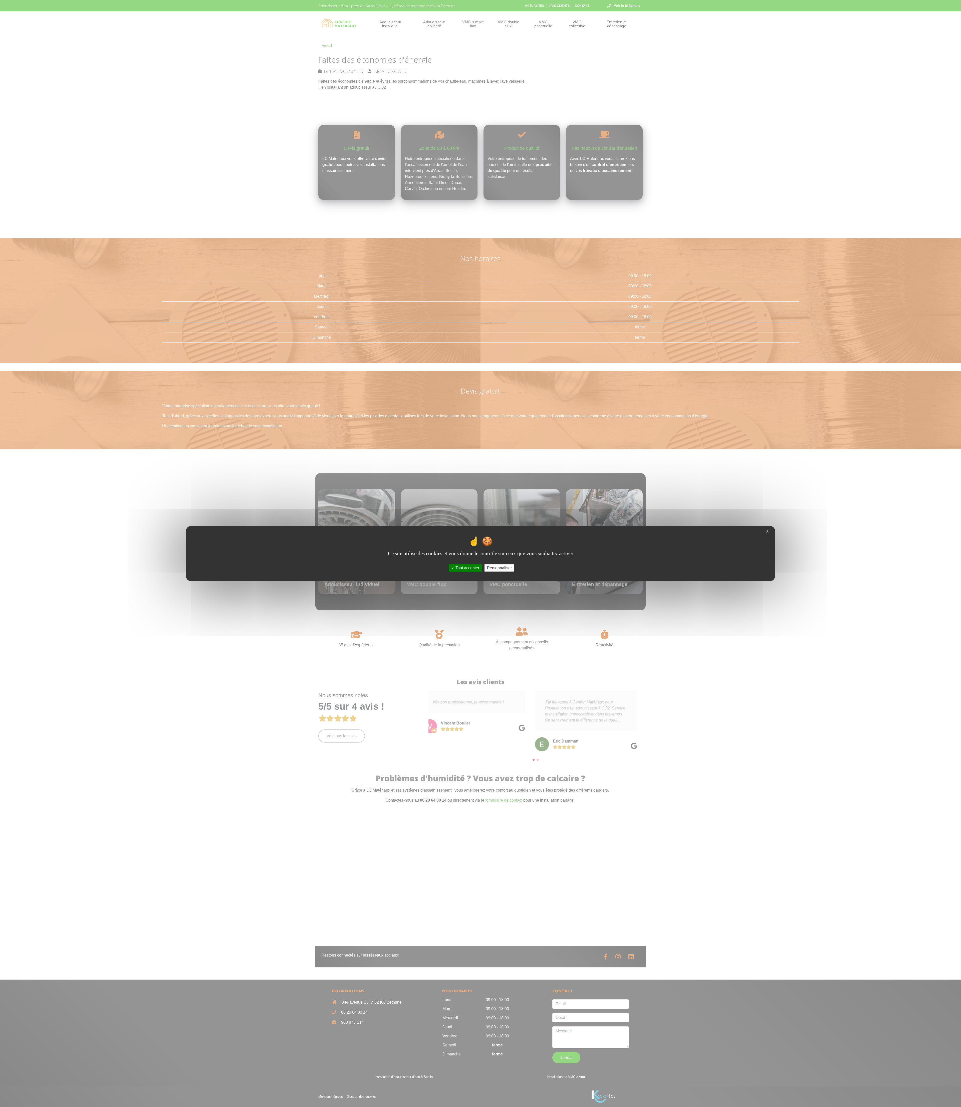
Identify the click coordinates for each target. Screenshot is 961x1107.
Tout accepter (466, 568)
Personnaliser (499, 568)
